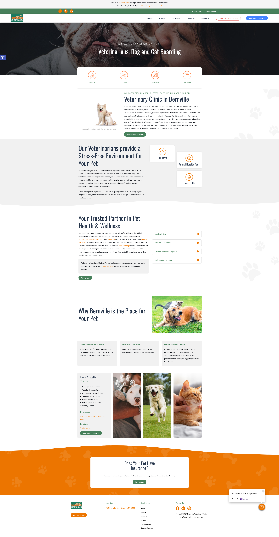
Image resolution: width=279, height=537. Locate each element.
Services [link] (162, 18)
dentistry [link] (92, 239)
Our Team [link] (150, 18)
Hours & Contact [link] (212, 11)
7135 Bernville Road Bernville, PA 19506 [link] (120, 508)
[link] (3, 57)
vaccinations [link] (83, 239)
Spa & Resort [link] (176, 18)
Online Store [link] (197, 11)
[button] (262, 507)
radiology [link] (99, 239)
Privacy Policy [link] (146, 524)
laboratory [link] (111, 239)
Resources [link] (205, 18)
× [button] (263, 491)
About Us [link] (191, 18)
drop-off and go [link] (124, 245)
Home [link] (143, 508)
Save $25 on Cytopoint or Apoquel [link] (149, 6)
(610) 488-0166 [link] (124, 3)
